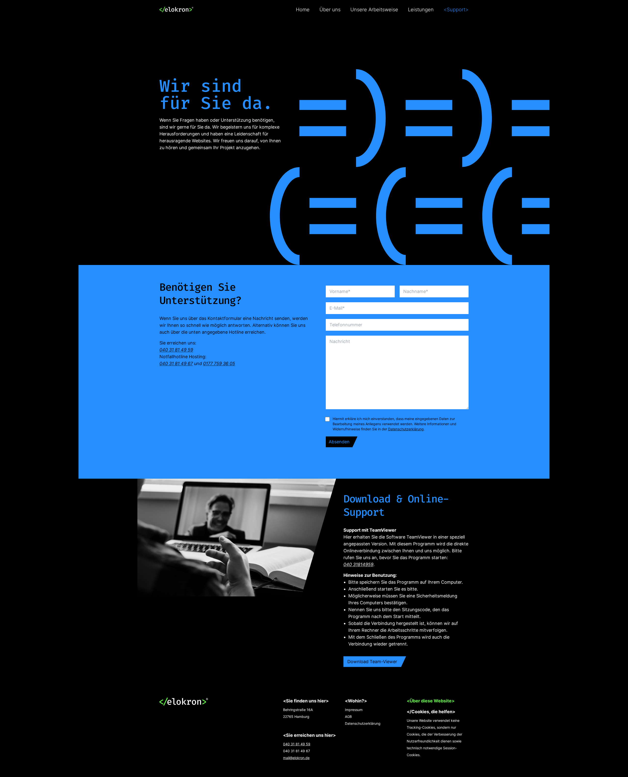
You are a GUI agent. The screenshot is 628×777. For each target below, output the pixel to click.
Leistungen (421, 10)
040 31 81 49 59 (176, 349)
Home (303, 10)
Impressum (354, 710)
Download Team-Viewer (372, 661)
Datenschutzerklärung (406, 429)
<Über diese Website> (431, 700)
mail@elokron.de (296, 758)
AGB (348, 716)
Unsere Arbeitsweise (374, 10)
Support (456, 10)
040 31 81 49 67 (176, 363)
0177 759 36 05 (219, 363)
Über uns (329, 10)
